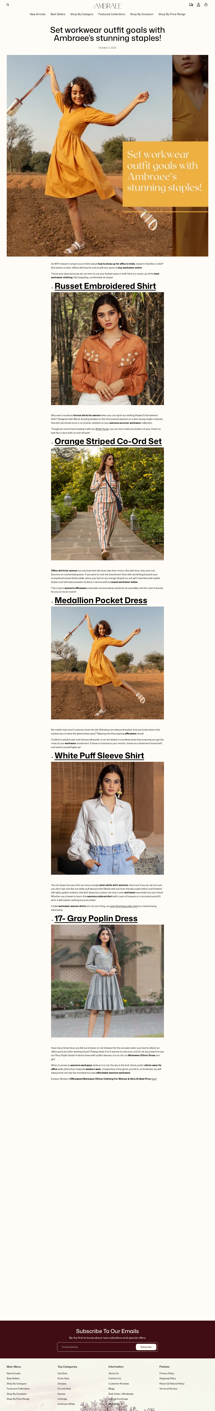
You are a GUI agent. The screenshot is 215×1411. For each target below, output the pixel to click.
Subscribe (146, 1346)
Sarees (61, 1393)
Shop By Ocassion (17, 1393)
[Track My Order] (191, 4)
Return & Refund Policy (171, 1383)
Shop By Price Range (18, 1398)
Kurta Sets (63, 1378)
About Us (114, 1373)
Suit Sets (62, 1373)
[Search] (7, 4)
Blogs (112, 1388)
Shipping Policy (167, 1378)
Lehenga (62, 1398)
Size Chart (114, 1404)
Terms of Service (168, 1388)
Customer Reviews (119, 1383)
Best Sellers (13, 1378)
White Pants (102, 428)
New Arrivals (13, 1373)
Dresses (62, 1383)
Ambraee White (66, 1404)
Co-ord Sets (64, 1388)
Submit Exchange (118, 1398)
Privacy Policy (166, 1373)
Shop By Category (17, 1383)
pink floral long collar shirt (124, 906)
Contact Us (115, 1378)
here (153, 1078)
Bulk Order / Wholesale (121, 1393)
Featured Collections (18, 1388)
